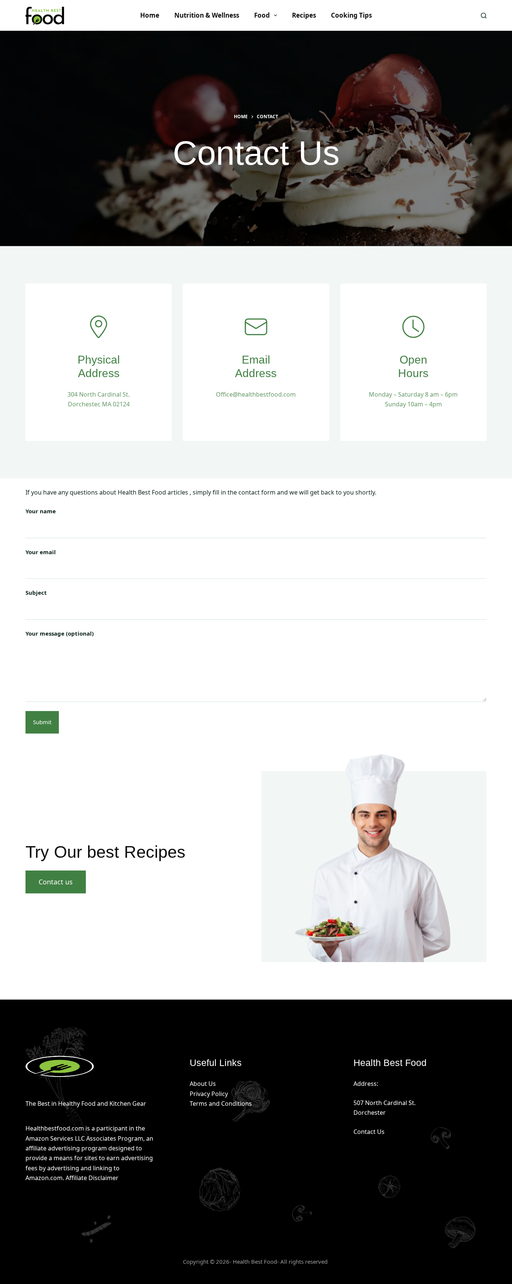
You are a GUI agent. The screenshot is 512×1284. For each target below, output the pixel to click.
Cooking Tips (351, 15)
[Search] (484, 15)
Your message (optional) (59, 633)
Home (149, 15)
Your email (40, 552)
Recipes (304, 15)
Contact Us (369, 1132)
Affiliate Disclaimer (92, 1178)
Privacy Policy (209, 1094)
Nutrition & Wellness (206, 15)
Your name (40, 511)
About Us (203, 1084)
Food (262, 15)
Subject (36, 592)
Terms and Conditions (221, 1103)
